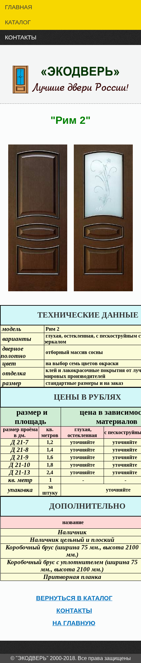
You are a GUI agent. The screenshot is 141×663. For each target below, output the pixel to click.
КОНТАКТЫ (20, 37)
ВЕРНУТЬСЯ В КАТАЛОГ (74, 598)
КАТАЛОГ (18, 22)
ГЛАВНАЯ (18, 7)
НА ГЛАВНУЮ (73, 623)
